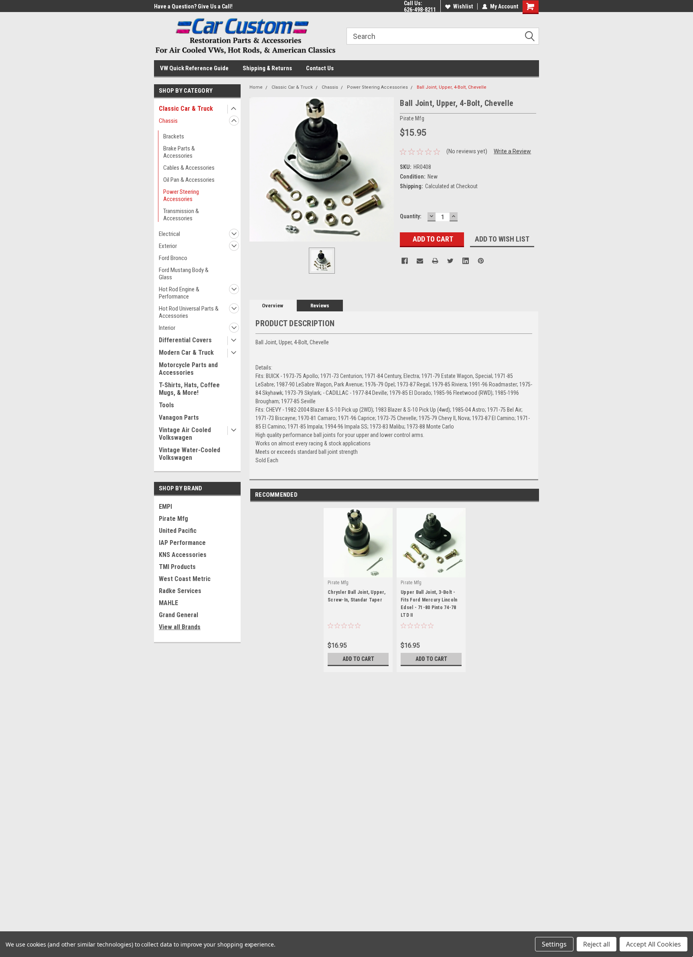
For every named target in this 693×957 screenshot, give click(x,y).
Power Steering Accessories (181, 195)
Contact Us (320, 68)
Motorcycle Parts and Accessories (188, 368)
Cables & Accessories (189, 167)
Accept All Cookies (653, 944)
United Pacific (178, 530)
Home (256, 87)
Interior (167, 327)
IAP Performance (182, 543)
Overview (272, 306)
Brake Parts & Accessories (179, 152)
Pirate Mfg (173, 518)
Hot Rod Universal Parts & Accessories (189, 312)
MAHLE (168, 603)
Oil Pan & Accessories (189, 179)
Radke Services (180, 591)
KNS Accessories (183, 555)
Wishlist (463, 6)
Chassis (168, 120)
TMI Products (177, 567)
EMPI (165, 506)
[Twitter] (450, 261)
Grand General (178, 615)
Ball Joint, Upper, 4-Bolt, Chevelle (451, 87)
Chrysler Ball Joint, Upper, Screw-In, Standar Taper (356, 596)
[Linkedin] (465, 261)
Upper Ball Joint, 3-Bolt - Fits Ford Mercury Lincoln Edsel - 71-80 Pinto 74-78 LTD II (429, 603)
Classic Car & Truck (186, 108)
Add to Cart (358, 659)
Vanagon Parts (179, 417)
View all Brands (180, 627)
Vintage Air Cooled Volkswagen (185, 433)
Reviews (319, 306)
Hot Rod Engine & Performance (179, 293)
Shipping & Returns (267, 68)
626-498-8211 (420, 9)
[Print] (435, 261)
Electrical (169, 234)
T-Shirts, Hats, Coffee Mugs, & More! (189, 388)
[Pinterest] (481, 261)
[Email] (420, 261)
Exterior (168, 246)
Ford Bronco (173, 258)
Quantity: (410, 216)
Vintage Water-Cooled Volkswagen (189, 453)
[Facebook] (404, 261)
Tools (166, 405)
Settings (554, 944)
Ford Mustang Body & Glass (184, 273)
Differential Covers (185, 340)
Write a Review (512, 151)
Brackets (173, 136)
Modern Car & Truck (186, 352)
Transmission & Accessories (181, 214)
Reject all (596, 944)
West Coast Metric (185, 579)
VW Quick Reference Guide (194, 68)
